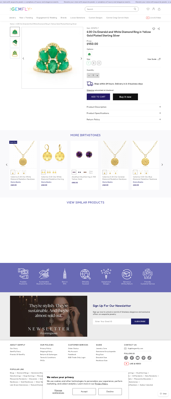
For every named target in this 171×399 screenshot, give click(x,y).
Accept (84, 391)
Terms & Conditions (48, 357)
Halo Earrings (15, 376)
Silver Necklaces (42, 382)
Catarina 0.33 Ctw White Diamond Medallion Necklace (23, 178)
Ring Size (100, 354)
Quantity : (91, 70)
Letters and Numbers (128, 385)
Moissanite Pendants (18, 379)
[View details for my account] (153, 10)
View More (91, 172)
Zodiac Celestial (146, 385)
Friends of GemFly (17, 354)
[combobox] (112, 9)
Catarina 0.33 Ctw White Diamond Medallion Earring (52, 178)
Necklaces (14, 382)
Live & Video (155, 18)
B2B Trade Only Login (77, 357)
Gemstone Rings (37, 373)
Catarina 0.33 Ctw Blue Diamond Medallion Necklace (145, 178)
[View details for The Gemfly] (22, 9)
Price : (90, 41)
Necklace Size (101, 360)
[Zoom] (52, 58)
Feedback (72, 354)
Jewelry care (101, 348)
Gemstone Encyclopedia (106, 351)
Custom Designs (96, 18)
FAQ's (42, 360)
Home (12, 24)
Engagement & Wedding (47, 18)
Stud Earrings (141, 373)
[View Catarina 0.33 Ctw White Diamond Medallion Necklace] (23, 154)
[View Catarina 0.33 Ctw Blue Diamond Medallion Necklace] (145, 154)
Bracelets (33, 379)
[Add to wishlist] (153, 28)
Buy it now (125, 96)
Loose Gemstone (77, 18)
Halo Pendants (151, 376)
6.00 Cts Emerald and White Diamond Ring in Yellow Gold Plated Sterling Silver (23, 246)
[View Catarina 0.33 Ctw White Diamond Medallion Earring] (53, 154)
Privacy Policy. (101, 383)
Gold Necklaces (27, 382)
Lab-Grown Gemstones (19, 385)
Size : (121, 59)
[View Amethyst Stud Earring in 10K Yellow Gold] (84, 154)
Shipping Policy (46, 351)
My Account (73, 351)
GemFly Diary (15, 351)
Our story (14, 348)
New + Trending (26, 18)
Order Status (73, 348)
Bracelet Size (101, 357)
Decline (110, 391)
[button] (159, 9)
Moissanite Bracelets (142, 379)
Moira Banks (16, 182)
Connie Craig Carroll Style (117, 18)
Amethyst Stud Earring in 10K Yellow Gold (84, 178)
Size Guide (152, 59)
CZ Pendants (137, 376)
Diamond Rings (23, 373)
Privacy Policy (45, 348)
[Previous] (23, 58)
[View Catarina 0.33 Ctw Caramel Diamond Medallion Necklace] (115, 154)
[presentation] (6, 164)
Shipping (90, 90)
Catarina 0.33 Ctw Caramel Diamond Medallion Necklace (114, 178)
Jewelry (12, 18)
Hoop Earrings (29, 376)
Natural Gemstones (130, 382)
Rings (12, 373)
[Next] (81, 58)
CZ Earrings (129, 373)
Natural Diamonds (38, 385)
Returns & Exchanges (48, 354)
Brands (64, 18)
